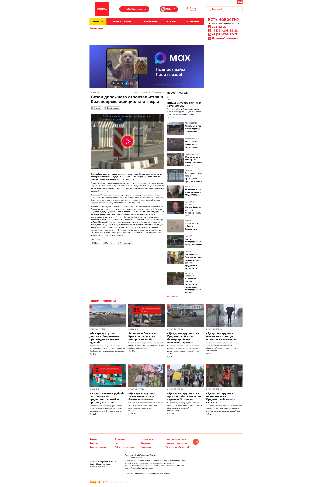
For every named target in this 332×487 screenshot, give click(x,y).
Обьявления (145, 443)
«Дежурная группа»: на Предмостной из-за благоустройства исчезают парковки (183, 338)
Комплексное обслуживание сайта (118, 482)
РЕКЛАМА (171, 21)
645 (94, 354)
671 (133, 351)
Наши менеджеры (97, 447)
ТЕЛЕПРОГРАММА (122, 21)
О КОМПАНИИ (192, 21)
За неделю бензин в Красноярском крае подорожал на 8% (142, 336)
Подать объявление (225, 37)
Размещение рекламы (176, 439)
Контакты (119, 443)
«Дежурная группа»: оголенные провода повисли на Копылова (221, 336)
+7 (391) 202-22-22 (225, 30)
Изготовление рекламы (176, 443)
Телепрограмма (147, 439)
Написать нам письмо (98, 467)
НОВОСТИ (98, 21)
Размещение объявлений (177, 447)
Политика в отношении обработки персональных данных (147, 473)
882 (211, 354)
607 (172, 357)
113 (172, 117)
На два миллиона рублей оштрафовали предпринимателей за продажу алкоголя (106, 398)
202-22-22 (219, 26)
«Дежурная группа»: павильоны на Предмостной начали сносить (220, 398)
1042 (134, 413)
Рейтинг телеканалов (124, 447)
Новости (93, 439)
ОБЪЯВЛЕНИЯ (150, 21)
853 (94, 414)
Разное (170, 100)
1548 (173, 413)
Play (122, 9)
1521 (211, 414)
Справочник (145, 447)
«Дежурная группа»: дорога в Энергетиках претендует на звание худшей (104, 338)
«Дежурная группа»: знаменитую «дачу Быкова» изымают (142, 396)
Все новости (172, 296)
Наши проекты (96, 27)
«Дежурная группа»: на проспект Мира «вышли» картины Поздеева (184, 396)
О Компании (120, 439)
